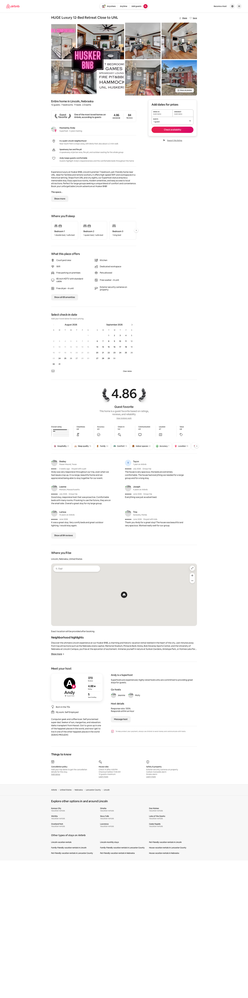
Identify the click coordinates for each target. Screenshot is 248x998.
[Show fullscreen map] (192, 568)
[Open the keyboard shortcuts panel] (53, 371)
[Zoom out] (192, 580)
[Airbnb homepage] (13, 6)
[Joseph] (128, 488)
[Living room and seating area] (143, 41)
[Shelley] (54, 463)
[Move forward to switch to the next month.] (132, 325)
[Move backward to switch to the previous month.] (53, 325)
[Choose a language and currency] (232, 6)
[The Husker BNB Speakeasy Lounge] (143, 78)
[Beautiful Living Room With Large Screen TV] (179, 41)
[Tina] (128, 513)
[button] (88, 335)
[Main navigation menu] (239, 6)
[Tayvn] (128, 463)
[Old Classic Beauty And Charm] (179, 78)
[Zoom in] (192, 575)
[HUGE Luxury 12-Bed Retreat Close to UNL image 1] (87, 59)
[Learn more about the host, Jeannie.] (113, 695)
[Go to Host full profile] (77, 687)
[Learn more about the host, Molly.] (130, 695)
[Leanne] (54, 488)
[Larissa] (54, 513)
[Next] (197, 446)
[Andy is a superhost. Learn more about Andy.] (53, 129)
